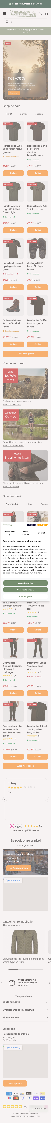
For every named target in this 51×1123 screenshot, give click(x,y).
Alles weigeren (25, 596)
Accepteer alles (25, 583)
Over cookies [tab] (25, 532)
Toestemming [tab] (9, 532)
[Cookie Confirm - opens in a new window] (37, 524)
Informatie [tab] (42, 533)
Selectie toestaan (25, 590)
